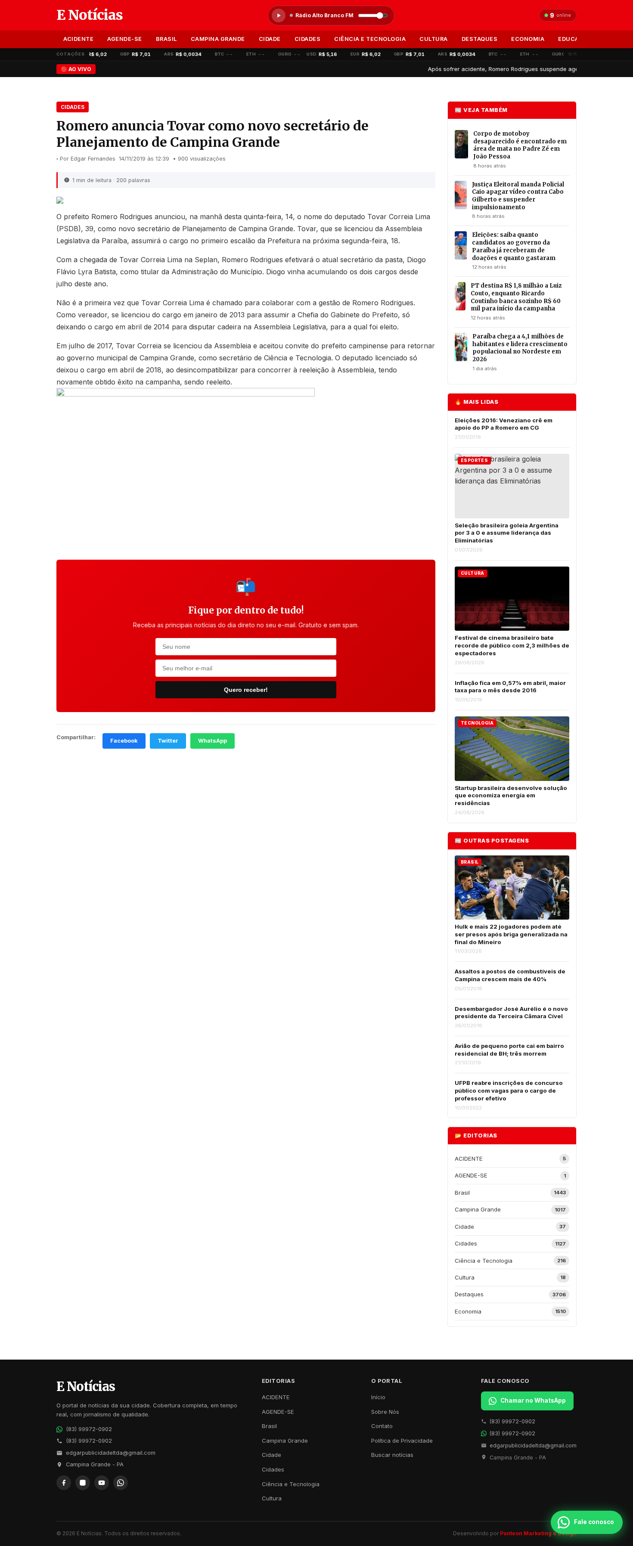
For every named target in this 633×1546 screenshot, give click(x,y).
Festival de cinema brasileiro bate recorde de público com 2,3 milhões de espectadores (512, 645)
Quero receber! (246, 689)
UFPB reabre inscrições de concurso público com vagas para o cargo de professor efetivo (509, 1090)
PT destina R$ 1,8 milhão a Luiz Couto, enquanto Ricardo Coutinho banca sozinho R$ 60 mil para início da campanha (516, 297)
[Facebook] (63, 1482)
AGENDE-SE (124, 39)
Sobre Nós (385, 1411)
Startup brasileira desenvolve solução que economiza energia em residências (511, 795)
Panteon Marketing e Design (538, 1533)
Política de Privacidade (402, 1440)
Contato (382, 1425)
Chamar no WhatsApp (533, 1400)
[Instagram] (82, 1482)
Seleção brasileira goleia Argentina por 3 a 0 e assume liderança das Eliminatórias (507, 533)
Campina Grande (218, 39)
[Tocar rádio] (278, 15)
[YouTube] (101, 1482)
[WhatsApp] (120, 1482)
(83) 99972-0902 (89, 1429)
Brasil (166, 39)
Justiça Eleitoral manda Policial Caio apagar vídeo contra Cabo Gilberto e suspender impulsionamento (518, 196)
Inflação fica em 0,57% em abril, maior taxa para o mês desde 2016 (510, 686)
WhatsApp (212, 740)
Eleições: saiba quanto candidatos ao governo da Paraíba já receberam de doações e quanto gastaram (513, 246)
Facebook (124, 740)
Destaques (480, 39)
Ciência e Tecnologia (370, 39)
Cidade (270, 39)
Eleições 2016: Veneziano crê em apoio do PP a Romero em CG (503, 424)
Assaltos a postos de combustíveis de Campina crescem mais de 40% (510, 975)
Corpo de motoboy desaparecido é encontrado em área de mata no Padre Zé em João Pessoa (520, 145)
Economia (527, 39)
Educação (574, 39)
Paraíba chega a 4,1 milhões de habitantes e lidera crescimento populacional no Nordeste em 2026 (520, 348)
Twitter (168, 740)
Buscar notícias (392, 1454)
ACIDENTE (78, 39)
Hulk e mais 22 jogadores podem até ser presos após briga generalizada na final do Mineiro (511, 934)
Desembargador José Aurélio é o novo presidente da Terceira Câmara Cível (511, 1012)
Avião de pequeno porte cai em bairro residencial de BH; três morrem (509, 1049)
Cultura (433, 39)
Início (378, 1397)
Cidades (308, 39)
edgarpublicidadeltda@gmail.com (110, 1453)
